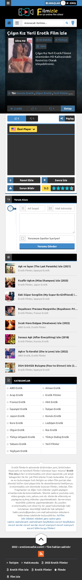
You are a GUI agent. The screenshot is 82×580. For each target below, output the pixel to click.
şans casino (50, 518)
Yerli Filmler (60, 93)
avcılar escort (23, 524)
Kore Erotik (16, 423)
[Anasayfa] (9, 23)
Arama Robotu (73, 23)
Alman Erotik (53, 388)
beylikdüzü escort (52, 521)
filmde (61, 569)
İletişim (14, 562)
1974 (43, 46)
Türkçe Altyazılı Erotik (22, 437)
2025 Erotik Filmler (56, 562)
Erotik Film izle (19, 569)
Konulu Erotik (25, 93)
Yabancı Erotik (17, 444)
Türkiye (62, 39)
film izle (15, 576)
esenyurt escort (54, 524)
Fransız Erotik (17, 402)
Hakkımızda (31, 562)
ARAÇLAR (54, 3)
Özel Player (24, 129)
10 (72, 188)
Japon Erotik (17, 416)
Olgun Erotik (44, 93)
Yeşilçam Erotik (18, 451)
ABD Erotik (15, 388)
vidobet (30, 518)
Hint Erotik (51, 402)
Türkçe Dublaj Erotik (57, 437)
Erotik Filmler (53, 395)
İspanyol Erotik (18, 409)
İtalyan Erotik (53, 409)
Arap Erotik (16, 395)
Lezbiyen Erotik (54, 423)
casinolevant (21, 521)
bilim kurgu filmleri (45, 528)
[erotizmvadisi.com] (41, 12)
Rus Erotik (51, 430)
